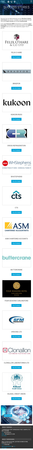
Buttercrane (16, 270)
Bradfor (16, 84)
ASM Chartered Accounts (16, 239)
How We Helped (16, 88)
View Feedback (16, 57)
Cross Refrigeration (16, 146)
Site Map (4, 435)
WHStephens (16, 177)
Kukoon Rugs (16, 115)
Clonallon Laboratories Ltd (16, 363)
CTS (16, 208)
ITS (14, 446)
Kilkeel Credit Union (16, 394)
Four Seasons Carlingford (16, 301)
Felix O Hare (16, 52)
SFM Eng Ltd (16, 332)
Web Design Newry (7, 446)
